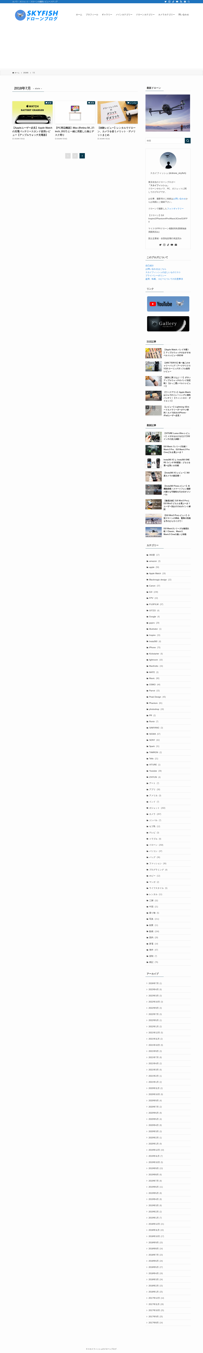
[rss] (181, 1)
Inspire (154, 635)
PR (152, 715)
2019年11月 (156, 1156)
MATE (153, 672)
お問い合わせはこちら (155, 269)
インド (154, 802)
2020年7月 (155, 1107)
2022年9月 (155, 1008)
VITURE (154, 764)
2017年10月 (156, 1310)
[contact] (185, 1)
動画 (154, 931)
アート (154, 783)
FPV (153, 598)
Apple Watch (157, 573)
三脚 (153, 900)
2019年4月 (155, 1199)
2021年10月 (156, 1045)
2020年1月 (155, 1143)
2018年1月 (156, 1292)
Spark (154, 746)
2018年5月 (156, 1267)
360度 (154, 555)
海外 (153, 950)
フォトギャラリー (175, 208)
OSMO (154, 684)
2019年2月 (155, 1211)
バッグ (154, 857)
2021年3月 (155, 1069)
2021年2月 (155, 1076)
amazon (154, 561)
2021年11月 (156, 1039)
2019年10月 (156, 1162)
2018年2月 (156, 1285)
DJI (153, 592)
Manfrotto (156, 666)
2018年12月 (156, 1224)
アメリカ (155, 795)
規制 (153, 956)
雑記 (153, 962)
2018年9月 (156, 1242)
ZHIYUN (154, 777)
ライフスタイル (158, 888)
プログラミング (158, 869)
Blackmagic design (160, 579)
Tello (153, 758)
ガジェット (157, 808)
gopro (154, 623)
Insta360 (155, 641)
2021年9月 (155, 1051)
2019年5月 (155, 1193)
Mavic (154, 678)
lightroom (156, 660)
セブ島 (154, 826)
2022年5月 (155, 1020)
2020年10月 (156, 1094)
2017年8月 (156, 1322)
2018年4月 (156, 1273)
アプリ (154, 789)
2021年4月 (155, 1063)
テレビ (154, 832)
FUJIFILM (156, 604)
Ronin (153, 721)
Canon (154, 586)
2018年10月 (156, 1236)
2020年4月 (155, 1125)
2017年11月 (156, 1304)
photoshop (156, 709)
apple (154, 567)
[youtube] (177, 1)
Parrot (154, 690)
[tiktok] (173, 1)
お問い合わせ (179, 198)
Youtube (155, 771)
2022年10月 (156, 1002)
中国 (153, 906)
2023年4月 (155, 989)
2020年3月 (155, 1131)
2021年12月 (156, 1032)
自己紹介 (149, 265)
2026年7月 (155, 983)
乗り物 (154, 913)
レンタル (155, 894)
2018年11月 (156, 1230)
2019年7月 (155, 1181)
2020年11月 (156, 1088)
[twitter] (165, 1)
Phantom (155, 703)
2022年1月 (155, 1026)
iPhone (154, 647)
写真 (154, 919)
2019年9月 (156, 1168)
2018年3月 (156, 1279)
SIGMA (154, 734)
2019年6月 (156, 1187)
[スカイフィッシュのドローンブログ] (36, 14)
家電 (153, 944)
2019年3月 (155, 1205)
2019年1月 (155, 1218)
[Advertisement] (101, 48)
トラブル (155, 839)
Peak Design (157, 697)
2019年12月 (156, 1150)
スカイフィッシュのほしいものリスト (163, 272)
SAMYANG (156, 727)
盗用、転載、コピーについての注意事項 (164, 279)
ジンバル (155, 820)
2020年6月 (155, 1113)
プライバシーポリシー (155, 275)
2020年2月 (155, 1137)
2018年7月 (156, 1255)
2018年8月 (156, 1248)
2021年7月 (155, 1057)
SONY (154, 740)
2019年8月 (155, 1174)
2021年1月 (155, 1082)
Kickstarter (156, 653)
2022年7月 (155, 1014)
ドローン (156, 845)
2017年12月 (156, 1298)
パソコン (155, 851)
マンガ (154, 882)
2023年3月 (155, 995)
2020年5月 (155, 1119)
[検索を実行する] (188, 140)
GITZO (154, 610)
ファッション (157, 863)
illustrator (155, 629)
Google (154, 616)
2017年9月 (156, 1316)
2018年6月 (156, 1261)
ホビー (154, 876)
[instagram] (169, 1)
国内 (153, 937)
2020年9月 (155, 1100)
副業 (153, 925)
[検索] (189, 1)
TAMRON (155, 752)
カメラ (155, 814)
